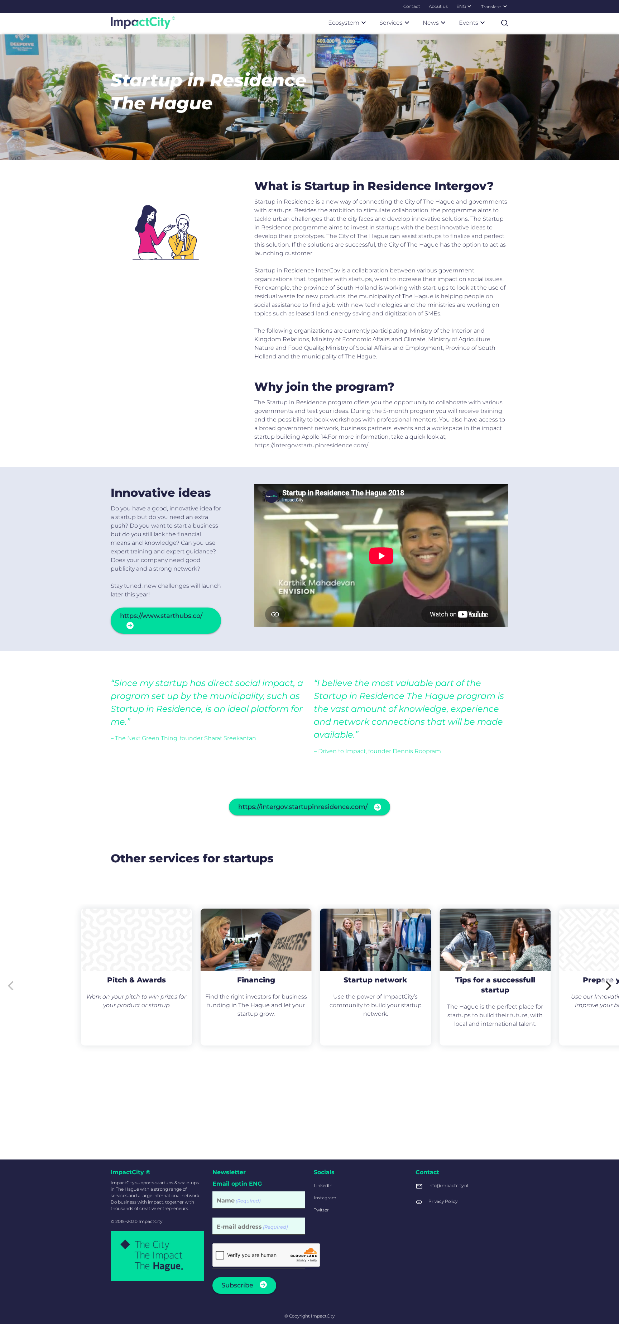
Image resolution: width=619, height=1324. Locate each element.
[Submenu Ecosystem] (363, 22)
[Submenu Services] (407, 22)
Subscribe (237, 1285)
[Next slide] (607, 986)
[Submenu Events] (482, 22)
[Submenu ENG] (469, 6)
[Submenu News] (443, 22)
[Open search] (504, 23)
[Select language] (505, 6)
